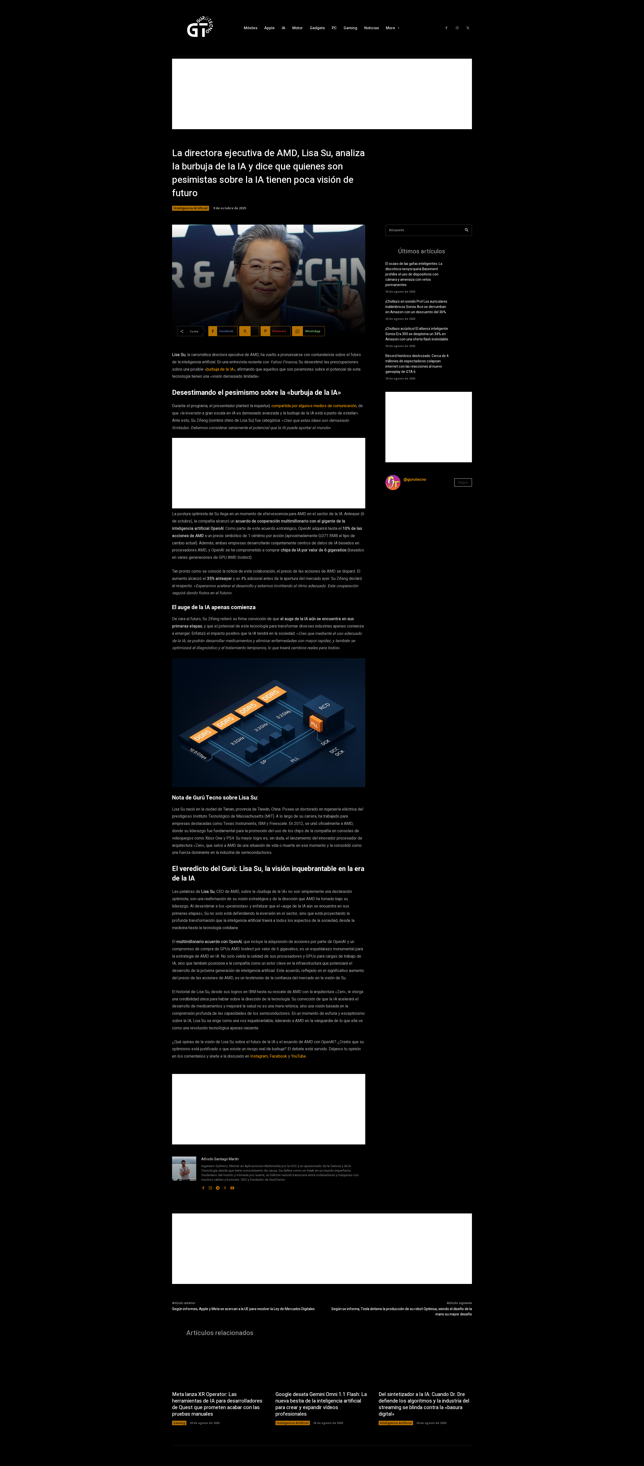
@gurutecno (415, 479)
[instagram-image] (399, 508)
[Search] (466, 230)
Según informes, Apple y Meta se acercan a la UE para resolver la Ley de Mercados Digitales (243, 1309)
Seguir (463, 482)
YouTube (298, 1056)
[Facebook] (446, 28)
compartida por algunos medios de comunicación (313, 406)
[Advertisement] (322, 94)
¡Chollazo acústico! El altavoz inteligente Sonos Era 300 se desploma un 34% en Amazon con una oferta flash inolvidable (416, 334)
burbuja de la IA (220, 369)
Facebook (278, 1056)
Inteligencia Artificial (191, 208)
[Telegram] (218, 1187)
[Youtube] (232, 1187)
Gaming (179, 1423)
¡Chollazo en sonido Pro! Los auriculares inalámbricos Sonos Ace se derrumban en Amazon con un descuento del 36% (416, 307)
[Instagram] (457, 28)
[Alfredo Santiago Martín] (184, 1174)
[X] (468, 28)
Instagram (259, 1056)
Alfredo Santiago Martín (220, 1159)
